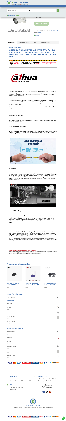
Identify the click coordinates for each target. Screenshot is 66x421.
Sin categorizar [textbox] (32, 297)
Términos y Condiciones (16, 387)
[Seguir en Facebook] (43, 392)
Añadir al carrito (41, 24)
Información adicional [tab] (25, 42)
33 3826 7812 (42, 376)
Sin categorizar (54, 30)
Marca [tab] (35, 42)
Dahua (39, 32)
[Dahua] (36, 35)
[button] (29, 10)
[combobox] (33, 297)
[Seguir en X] (47, 392)
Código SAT (39, 17)
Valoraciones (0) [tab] (45, 42)
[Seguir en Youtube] (50, 392)
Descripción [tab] (11, 42)
